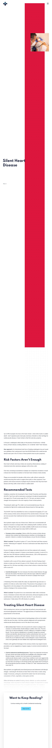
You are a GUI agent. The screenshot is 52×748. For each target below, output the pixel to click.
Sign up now (26, 708)
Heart (5, 183)
